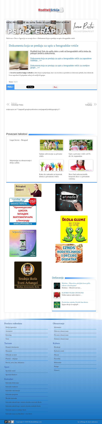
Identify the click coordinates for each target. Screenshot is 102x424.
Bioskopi (57, 347)
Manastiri (9, 351)
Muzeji (56, 355)
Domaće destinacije (12, 347)
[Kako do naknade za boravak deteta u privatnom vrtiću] (51, 171)
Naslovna (9, 38)
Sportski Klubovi (11, 375)
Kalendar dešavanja (12, 383)
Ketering (8, 335)
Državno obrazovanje (61, 331)
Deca (16, 38)
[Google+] (5, 421)
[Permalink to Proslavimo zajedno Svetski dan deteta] (57, 307)
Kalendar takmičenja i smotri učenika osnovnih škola (23, 402)
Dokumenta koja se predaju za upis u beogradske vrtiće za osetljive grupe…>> (60, 67)
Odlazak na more (11, 355)
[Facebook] (9, 421)
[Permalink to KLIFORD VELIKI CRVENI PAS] (57, 298)
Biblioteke (57, 362)
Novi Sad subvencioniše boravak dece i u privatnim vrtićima (79, 176)
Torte (7, 339)
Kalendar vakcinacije (13, 390)
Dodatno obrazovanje (61, 339)
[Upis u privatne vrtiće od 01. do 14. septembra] (81, 150)
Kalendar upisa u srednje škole (16, 410)
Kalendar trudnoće (12, 387)
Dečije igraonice (11, 327)
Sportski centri (10, 371)
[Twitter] (12, 421)
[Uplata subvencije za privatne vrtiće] (51, 150)
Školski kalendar (11, 398)
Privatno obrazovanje (61, 335)
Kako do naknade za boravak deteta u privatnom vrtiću (50, 175)
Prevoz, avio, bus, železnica (15, 362)
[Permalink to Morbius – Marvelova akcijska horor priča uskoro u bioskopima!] (57, 289)
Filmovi (56, 370)
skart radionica (93, 422)
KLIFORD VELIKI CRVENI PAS (73, 293)
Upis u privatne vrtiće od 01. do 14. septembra (80, 155)
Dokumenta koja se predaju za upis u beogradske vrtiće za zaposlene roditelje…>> (61, 59)
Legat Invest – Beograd (19, 140)
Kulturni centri (59, 351)
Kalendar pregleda (12, 394)
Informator (57, 327)
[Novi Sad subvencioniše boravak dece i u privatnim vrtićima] (81, 171)
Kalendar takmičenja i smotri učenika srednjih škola (23, 406)
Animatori (9, 331)
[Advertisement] (52, 96)
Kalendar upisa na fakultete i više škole (19, 414)
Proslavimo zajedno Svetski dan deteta (75, 302)
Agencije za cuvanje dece (27, 38)
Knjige (56, 366)
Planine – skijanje (12, 359)
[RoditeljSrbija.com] (51, 11)
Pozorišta (57, 359)
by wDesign (82, 422)
